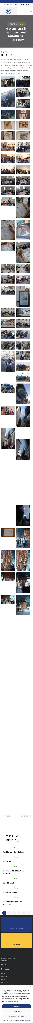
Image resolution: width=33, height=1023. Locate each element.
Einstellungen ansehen (16, 1016)
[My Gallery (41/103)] (23, 349)
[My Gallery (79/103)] (8, 669)
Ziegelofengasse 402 (8, 958)
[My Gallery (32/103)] (8, 294)
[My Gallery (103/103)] (8, 800)
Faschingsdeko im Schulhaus (13, 852)
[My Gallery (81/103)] (8, 680)
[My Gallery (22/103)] (8, 206)
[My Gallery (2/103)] (23, 86)
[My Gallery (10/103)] (8, 140)
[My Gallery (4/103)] (23, 97)
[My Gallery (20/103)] (8, 195)
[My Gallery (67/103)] (8, 581)
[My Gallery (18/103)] (8, 184)
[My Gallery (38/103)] (8, 338)
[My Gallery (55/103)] (8, 481)
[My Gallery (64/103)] (23, 548)
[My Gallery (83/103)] (8, 691)
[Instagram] (6, 964)
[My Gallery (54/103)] (23, 470)
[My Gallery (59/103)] (8, 503)
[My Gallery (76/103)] (23, 648)
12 (24, 913)
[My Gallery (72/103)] (23, 626)
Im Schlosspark (8, 883)
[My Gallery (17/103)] (23, 173)
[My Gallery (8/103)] (8, 129)
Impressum (27, 1020)
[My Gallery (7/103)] (23, 118)
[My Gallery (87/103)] (8, 713)
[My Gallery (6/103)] (8, 118)
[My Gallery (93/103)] (8, 746)
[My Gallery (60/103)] (23, 503)
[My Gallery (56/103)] (23, 481)
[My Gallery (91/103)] (8, 735)
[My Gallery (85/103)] (8, 702)
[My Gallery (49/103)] (23, 426)
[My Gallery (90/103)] (23, 724)
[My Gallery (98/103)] (23, 767)
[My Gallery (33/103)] (23, 306)
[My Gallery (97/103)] (8, 767)
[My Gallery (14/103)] (8, 163)
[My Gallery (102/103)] (23, 789)
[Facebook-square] (2, 964)
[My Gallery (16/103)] (8, 173)
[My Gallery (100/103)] (23, 778)
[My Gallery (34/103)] (8, 317)
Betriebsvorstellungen (11, 892)
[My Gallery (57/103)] (8, 492)
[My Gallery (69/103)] (8, 603)
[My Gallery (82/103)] (23, 680)
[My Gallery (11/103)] (23, 140)
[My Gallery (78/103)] (23, 659)
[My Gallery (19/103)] (23, 184)
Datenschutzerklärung (18, 1020)
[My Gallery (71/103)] (8, 626)
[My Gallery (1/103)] (8, 86)
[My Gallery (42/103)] (8, 371)
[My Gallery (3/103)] (8, 106)
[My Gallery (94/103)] (23, 746)
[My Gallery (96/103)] (23, 757)
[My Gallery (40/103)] (8, 349)
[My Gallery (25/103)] (23, 240)
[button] (30, 987)
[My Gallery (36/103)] (8, 328)
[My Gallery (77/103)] (8, 659)
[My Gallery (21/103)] (23, 195)
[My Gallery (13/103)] (23, 152)
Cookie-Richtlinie (7, 1020)
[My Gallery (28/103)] (8, 273)
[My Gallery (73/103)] (8, 637)
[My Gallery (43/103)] (23, 360)
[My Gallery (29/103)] (23, 273)
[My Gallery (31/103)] (23, 284)
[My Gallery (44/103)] (23, 371)
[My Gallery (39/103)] (23, 338)
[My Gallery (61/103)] (8, 514)
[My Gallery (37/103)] (23, 328)
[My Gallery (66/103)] (23, 570)
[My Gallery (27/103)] (23, 262)
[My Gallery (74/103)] (23, 637)
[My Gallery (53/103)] (8, 470)
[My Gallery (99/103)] (8, 778)
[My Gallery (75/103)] (8, 648)
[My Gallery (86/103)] (23, 702)
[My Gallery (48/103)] (8, 414)
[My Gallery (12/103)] (8, 151)
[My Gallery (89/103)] (8, 724)
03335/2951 (16, 944)
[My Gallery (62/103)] (23, 525)
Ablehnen (17, 1011)
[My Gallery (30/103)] (8, 284)
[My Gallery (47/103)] (23, 404)
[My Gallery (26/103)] (8, 250)
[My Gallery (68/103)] (23, 593)
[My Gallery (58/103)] (23, 492)
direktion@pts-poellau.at (16, 928)
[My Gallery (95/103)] (8, 757)
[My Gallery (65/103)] (8, 570)
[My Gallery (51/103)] (23, 437)
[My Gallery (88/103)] (23, 713)
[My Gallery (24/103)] (8, 240)
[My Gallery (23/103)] (23, 217)
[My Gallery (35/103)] (23, 317)
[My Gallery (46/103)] (8, 392)
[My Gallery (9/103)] (23, 129)
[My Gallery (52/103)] (23, 459)
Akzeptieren (16, 1006)
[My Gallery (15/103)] (23, 163)
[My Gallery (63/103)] (8, 536)
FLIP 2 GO (7, 861)
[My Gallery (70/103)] (23, 615)
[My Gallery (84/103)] (23, 691)
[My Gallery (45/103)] (23, 381)
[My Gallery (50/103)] (8, 448)
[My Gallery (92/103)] (23, 735)
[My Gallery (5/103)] (23, 108)
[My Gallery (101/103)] (8, 789)
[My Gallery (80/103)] (23, 669)
